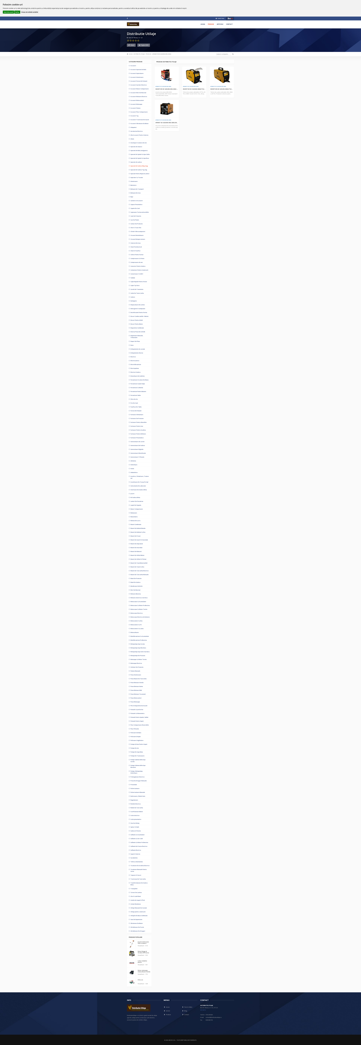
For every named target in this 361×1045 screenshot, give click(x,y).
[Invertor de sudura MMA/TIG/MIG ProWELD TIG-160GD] (221, 75)
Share (132, 45)
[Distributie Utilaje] (133, 24)
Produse (211, 24)
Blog (185, 1011)
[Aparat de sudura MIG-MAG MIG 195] (167, 109)
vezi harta (203, 1010)
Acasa (203, 24)
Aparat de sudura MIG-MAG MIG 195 (166, 122)
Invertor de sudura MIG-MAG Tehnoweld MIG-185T (166, 89)
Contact (229, 24)
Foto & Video (188, 1007)
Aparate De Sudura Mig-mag (161, 54)
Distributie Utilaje (139, 54)
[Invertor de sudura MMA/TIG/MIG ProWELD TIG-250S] (194, 75)
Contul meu (220, 18)
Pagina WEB (144, 45)
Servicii (168, 1011)
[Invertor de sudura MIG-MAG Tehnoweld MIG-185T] (167, 75)
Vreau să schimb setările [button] (29, 12)
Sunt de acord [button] (8, 12)
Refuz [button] (17, 12)
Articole (220, 24)
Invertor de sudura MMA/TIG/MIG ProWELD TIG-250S (194, 89)
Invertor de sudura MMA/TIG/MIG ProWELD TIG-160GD (221, 89)
